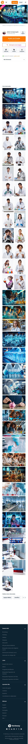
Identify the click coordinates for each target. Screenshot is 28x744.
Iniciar (20, 2)
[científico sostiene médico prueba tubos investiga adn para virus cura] (13, 524)
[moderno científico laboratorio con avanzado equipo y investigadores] (13, 684)
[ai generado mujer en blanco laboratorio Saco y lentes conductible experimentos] (13, 494)
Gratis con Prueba (14, 39)
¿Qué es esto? (17, 56)
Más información (7, 58)
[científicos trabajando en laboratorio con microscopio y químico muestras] (13, 640)
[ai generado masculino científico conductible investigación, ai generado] (8, 126)
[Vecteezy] (2, 2)
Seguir (23, 33)
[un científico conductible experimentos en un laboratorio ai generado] (13, 700)
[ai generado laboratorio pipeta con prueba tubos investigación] (5, 584)
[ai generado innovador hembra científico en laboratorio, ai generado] (8, 327)
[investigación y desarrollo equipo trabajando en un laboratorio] (13, 467)
